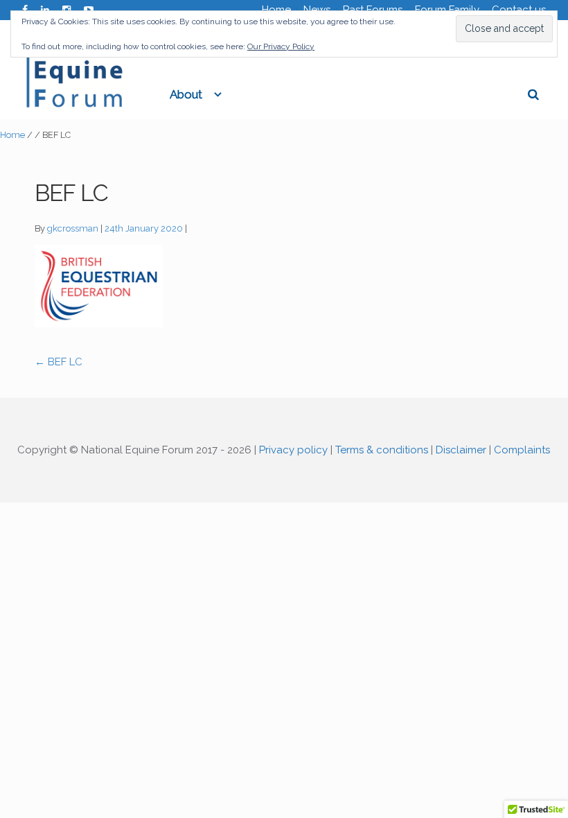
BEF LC (58, 362)
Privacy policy (293, 450)
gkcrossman (72, 228)
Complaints (522, 450)
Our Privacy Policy (280, 46)
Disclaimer (461, 450)
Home (12, 135)
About (186, 94)
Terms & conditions (381, 450)
